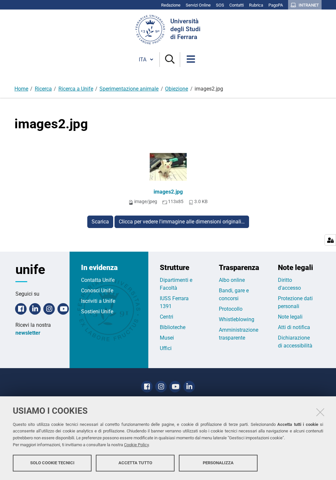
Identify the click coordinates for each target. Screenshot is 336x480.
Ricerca (43, 89)
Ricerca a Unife (75, 89)
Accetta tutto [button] (135, 462)
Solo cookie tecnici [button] (52, 462)
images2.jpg (168, 192)
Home (21, 89)
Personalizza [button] (218, 462)
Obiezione (176, 89)
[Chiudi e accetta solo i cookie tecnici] (320, 412)
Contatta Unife (98, 280)
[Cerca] (170, 59)
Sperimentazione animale (128, 89)
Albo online (232, 280)
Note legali (290, 317)
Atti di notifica (294, 327)
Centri (166, 317)
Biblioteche (172, 327)
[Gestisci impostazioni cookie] (330, 240)
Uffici (166, 348)
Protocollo (230, 309)
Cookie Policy (136, 444)
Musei (167, 338)
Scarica (100, 222)
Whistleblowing (236, 319)
